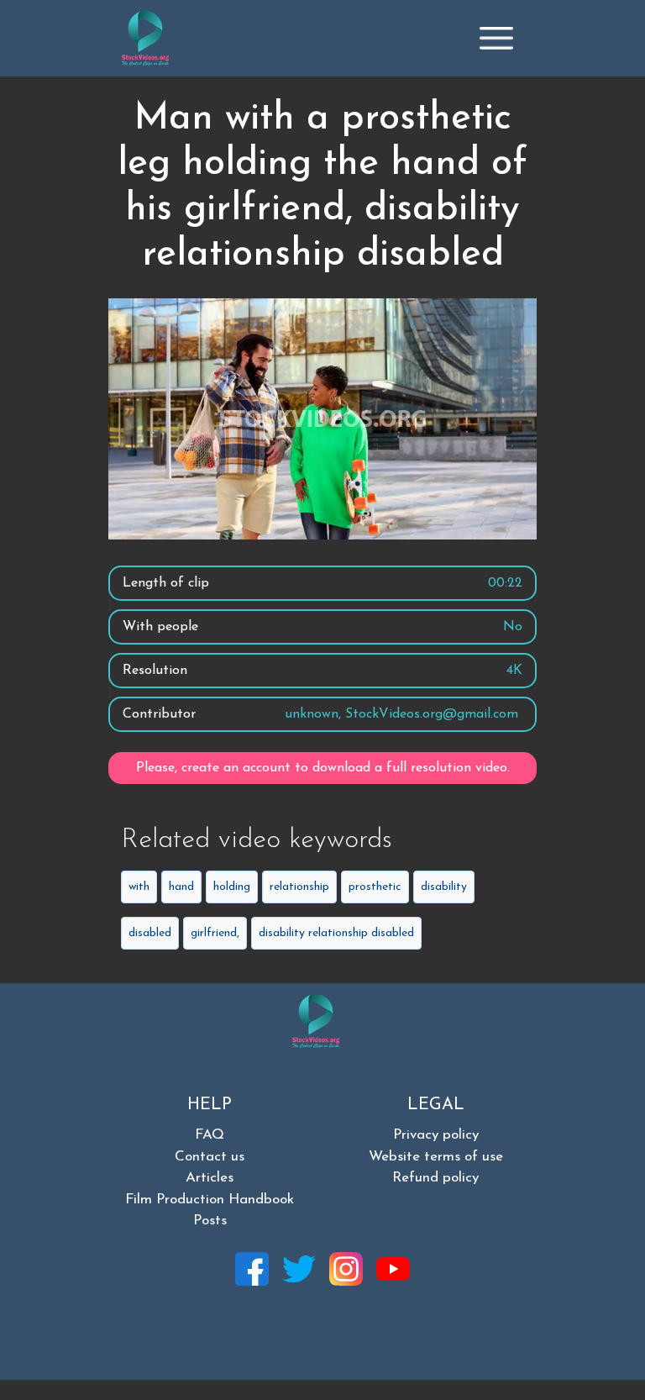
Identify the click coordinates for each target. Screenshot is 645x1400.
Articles (209, 1178)
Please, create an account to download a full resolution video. (323, 768)
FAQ (209, 1135)
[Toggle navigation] (496, 38)
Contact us (209, 1157)
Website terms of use (436, 1157)
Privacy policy (436, 1135)
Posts (210, 1220)
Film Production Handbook (209, 1199)
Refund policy (435, 1178)
